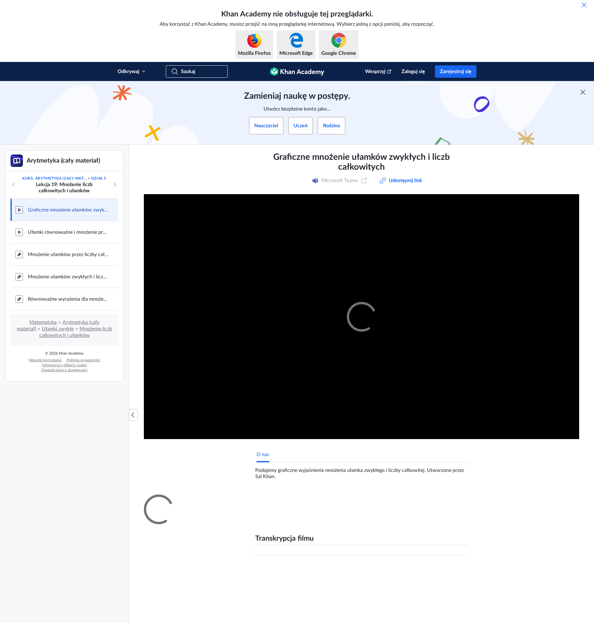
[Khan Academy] (297, 71)
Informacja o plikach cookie (64, 365)
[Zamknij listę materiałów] (134, 415)
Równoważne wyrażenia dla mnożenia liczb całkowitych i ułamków (68, 299)
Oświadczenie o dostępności (64, 370)
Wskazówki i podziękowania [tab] (316, 500)
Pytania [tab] (271, 500)
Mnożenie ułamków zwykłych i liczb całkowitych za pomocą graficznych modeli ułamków (68, 276)
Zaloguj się (413, 71)
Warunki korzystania (45, 360)
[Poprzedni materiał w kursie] (13, 184)
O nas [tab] (262, 454)
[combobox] (434, 573)
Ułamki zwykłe (58, 328)
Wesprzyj (375, 71)
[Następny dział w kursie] (114, 184)
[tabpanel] (361, 471)
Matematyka (43, 322)
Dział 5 (98, 178)
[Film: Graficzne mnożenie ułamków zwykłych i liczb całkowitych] (361, 316)
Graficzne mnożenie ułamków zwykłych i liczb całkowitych (68, 209)
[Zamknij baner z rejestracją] (583, 92)
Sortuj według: (388, 573)
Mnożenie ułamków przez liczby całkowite (68, 254)
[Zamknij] (584, 5)
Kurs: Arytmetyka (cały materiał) (54, 178)
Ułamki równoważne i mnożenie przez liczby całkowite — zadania (68, 232)
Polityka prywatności (83, 360)
